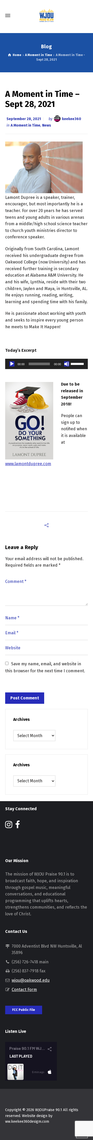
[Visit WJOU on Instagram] (8, 826)
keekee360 (71, 119)
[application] (46, 364)
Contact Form (24, 989)
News (46, 125)
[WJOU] (46, 15)
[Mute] (66, 363)
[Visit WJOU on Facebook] (17, 826)
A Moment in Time (25, 125)
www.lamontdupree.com (28, 463)
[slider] (78, 363)
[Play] (11, 363)
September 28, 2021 (23, 119)
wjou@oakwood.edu (31, 980)
